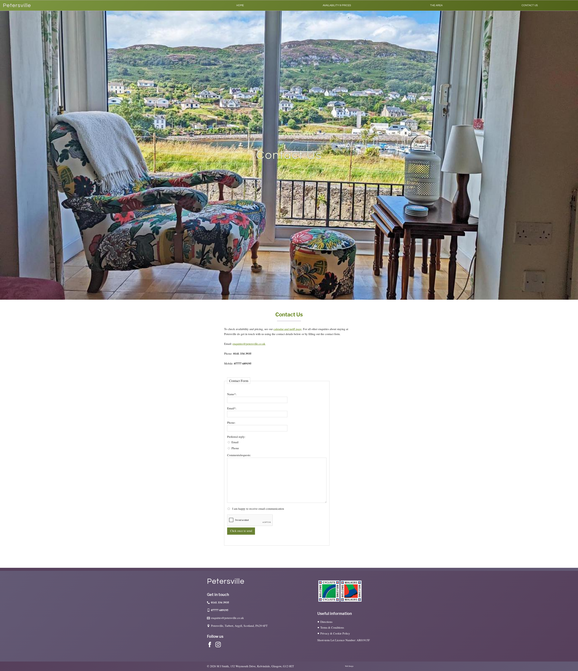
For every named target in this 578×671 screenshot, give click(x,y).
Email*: (231, 408)
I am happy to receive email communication (258, 508)
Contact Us (530, 5)
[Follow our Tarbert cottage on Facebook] (209, 644)
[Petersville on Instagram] (218, 644)
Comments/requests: (239, 455)
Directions (326, 622)
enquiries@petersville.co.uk (249, 344)
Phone (235, 448)
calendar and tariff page (287, 329)
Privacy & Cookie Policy (335, 633)
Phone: (231, 422)
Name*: (231, 394)
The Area (436, 5)
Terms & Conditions (332, 627)
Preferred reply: (236, 437)
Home (240, 5)
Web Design (349, 666)
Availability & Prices (337, 5)
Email (235, 442)
